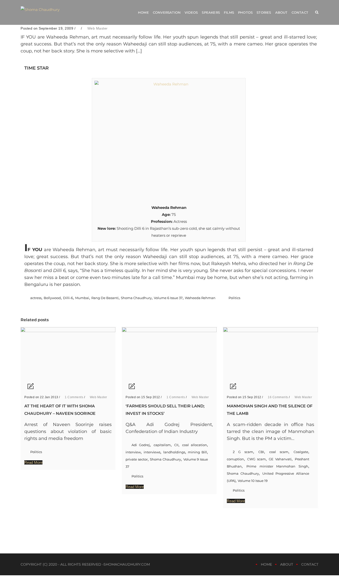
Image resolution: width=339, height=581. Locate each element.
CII (176, 445)
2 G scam (243, 452)
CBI (261, 452)
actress (35, 298)
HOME (266, 564)
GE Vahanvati (280, 459)
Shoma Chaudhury (136, 298)
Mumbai (82, 298)
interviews (152, 452)
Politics (234, 298)
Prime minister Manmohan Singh (277, 466)
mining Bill (197, 452)
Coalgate (301, 452)
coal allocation (194, 445)
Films (229, 12)
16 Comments (277, 397)
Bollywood (52, 298)
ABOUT (286, 564)
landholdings (174, 452)
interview (133, 452)
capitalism (162, 445)
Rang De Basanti (105, 298)
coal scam (278, 452)
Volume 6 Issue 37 (168, 298)
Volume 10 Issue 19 (253, 481)
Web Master (97, 28)
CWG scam (256, 459)
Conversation (167, 12)
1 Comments (73, 397)
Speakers (211, 12)
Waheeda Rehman (200, 298)
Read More (33, 462)
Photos (245, 12)
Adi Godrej (141, 445)
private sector (137, 459)
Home (143, 12)
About (281, 12)
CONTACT (309, 564)
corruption (235, 459)
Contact (300, 12)
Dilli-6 (68, 298)
